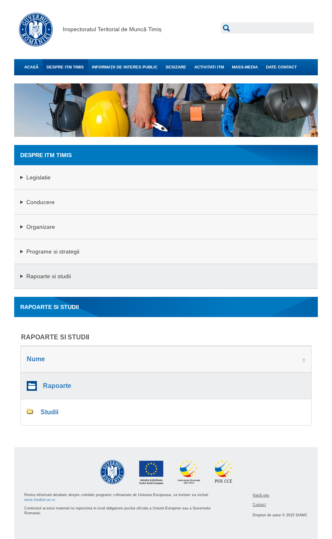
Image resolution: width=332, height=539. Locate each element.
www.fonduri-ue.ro (39, 500)
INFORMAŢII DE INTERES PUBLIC (124, 67)
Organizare (40, 227)
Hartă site (261, 495)
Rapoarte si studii (48, 276)
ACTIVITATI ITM (209, 67)
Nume (36, 359)
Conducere (40, 202)
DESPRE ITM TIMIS (65, 67)
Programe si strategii (52, 251)
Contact (259, 505)
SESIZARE (176, 67)
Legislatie (38, 177)
